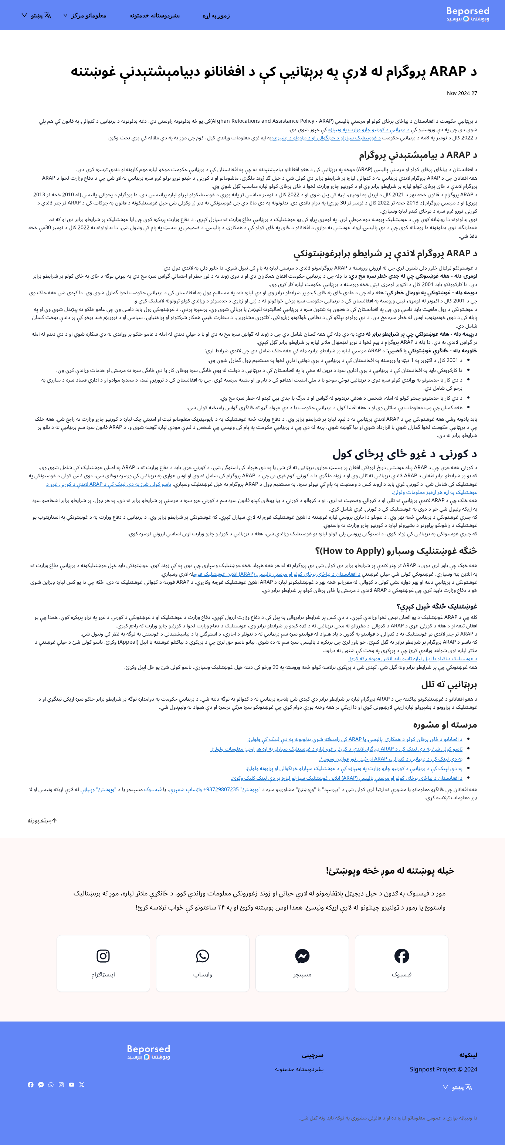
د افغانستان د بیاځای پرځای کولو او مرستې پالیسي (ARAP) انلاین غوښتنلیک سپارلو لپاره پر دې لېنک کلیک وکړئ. (346, 778)
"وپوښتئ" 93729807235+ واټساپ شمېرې (215, 789)
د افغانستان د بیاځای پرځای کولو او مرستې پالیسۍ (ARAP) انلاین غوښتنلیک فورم (276, 574)
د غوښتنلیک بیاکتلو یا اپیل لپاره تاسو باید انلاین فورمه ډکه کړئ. (412, 658)
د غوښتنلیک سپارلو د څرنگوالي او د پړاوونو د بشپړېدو (326, 137)
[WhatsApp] (51, 1085)
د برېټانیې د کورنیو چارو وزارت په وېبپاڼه (369, 129)
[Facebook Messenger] (41, 1085)
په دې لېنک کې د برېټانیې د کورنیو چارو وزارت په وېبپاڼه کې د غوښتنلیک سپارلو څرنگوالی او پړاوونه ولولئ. (353, 768)
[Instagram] (61, 1085)
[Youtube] (72, 1085)
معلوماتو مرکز (88, 15)
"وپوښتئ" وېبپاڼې (98, 789)
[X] (82, 1085)
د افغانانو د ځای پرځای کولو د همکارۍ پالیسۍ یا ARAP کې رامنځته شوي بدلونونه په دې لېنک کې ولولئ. (354, 739)
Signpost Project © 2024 (443, 1069)
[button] (36, 15)
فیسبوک (153, 789)
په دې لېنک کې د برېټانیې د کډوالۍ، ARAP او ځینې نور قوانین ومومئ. (390, 758)
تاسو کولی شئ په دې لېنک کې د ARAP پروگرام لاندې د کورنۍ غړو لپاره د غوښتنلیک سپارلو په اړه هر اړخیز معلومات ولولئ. (336, 748)
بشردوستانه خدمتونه (154, 15)
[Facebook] (31, 1085)
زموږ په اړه (216, 15)
